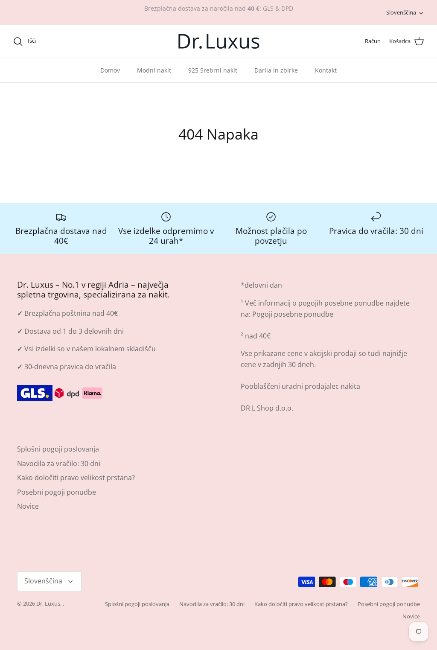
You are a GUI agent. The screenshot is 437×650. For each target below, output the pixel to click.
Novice (28, 506)
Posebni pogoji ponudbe (56, 492)
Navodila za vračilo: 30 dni (58, 463)
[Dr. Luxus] (218, 41)
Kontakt (326, 70)
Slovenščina (401, 12)
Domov (110, 70)
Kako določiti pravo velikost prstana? (76, 477)
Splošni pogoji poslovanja (58, 449)
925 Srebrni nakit (212, 70)
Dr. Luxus (48, 603)
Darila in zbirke (276, 70)
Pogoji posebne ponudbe (292, 314)
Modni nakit (154, 70)
